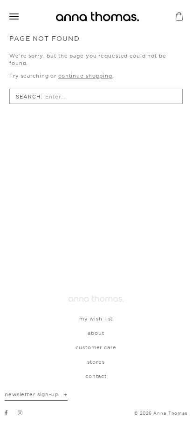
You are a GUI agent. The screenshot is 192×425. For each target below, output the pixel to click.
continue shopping (85, 75)
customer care (95, 347)
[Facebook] (6, 412)
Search (28, 96)
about (96, 333)
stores (95, 362)
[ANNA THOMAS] (97, 16)
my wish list (96, 318)
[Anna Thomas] (96, 298)
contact (96, 376)
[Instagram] (20, 412)
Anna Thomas (170, 413)
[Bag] (179, 16)
